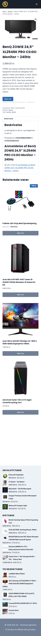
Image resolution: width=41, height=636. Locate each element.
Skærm (10, 11)
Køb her (7, 99)
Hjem (4, 11)
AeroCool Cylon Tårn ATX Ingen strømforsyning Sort (17, 401)
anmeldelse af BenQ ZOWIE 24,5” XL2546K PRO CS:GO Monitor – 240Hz (19, 168)
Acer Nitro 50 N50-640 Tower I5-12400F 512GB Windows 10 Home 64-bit (19, 282)
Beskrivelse (8, 119)
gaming (8, 112)
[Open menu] (36, 4)
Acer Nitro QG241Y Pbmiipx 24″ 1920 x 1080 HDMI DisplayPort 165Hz (20, 342)
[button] (36, 19)
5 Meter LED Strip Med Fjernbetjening (19, 223)
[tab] (20, 119)
